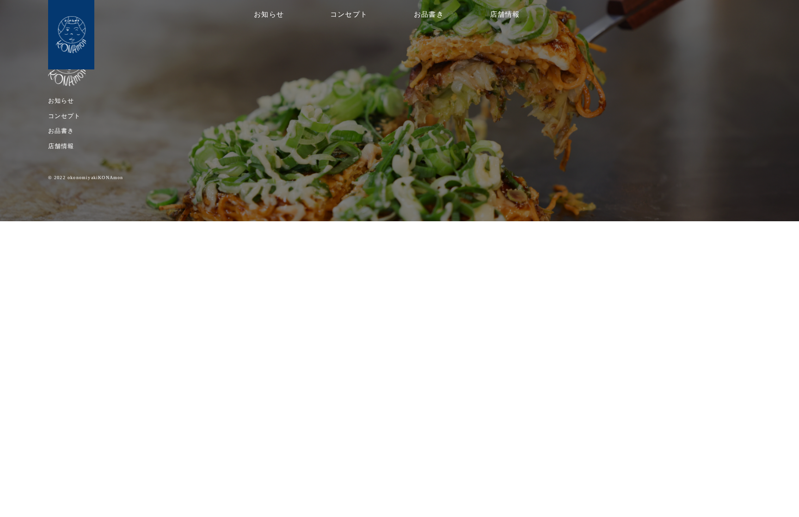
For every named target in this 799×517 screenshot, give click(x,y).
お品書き (429, 14)
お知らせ (269, 14)
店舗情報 (505, 14)
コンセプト (349, 14)
